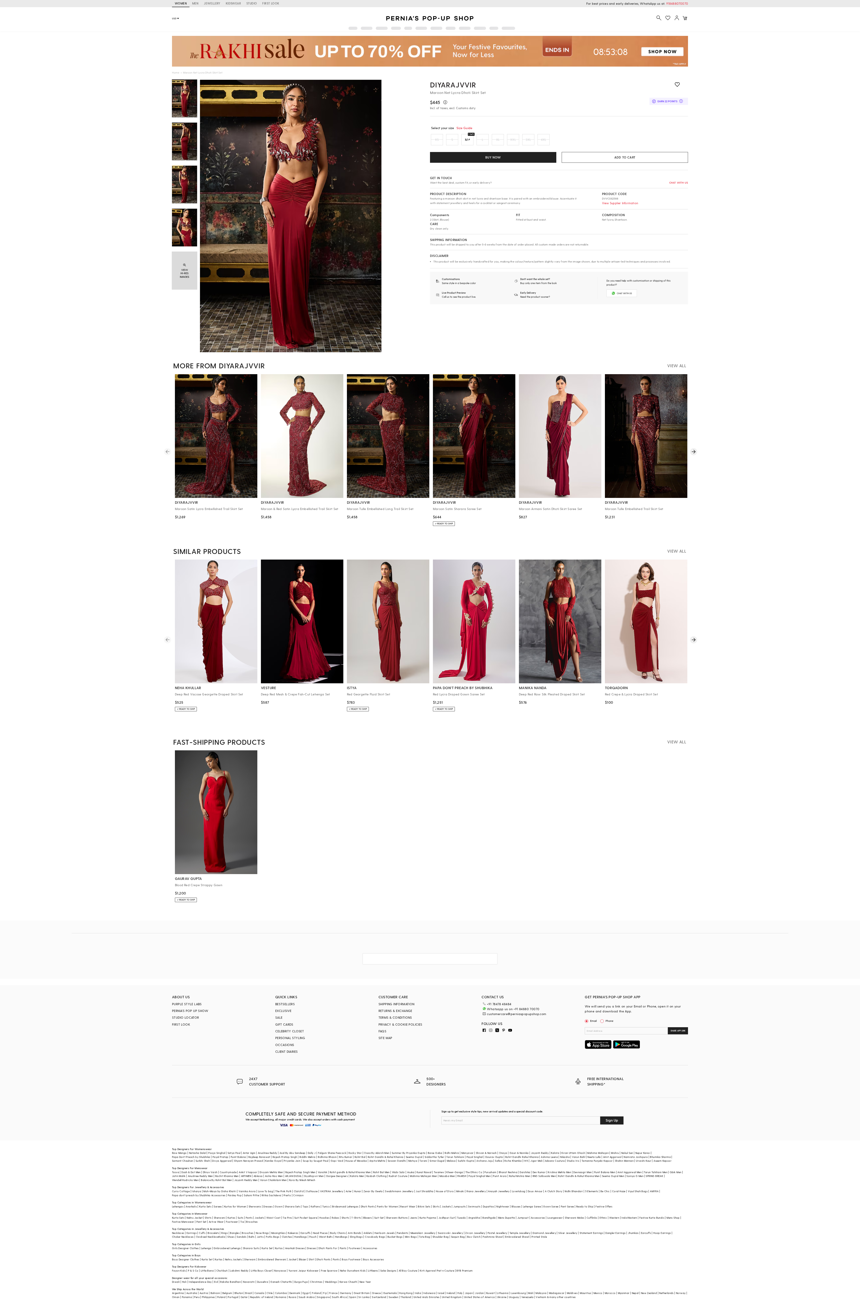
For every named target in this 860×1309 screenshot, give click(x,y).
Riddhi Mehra (307, 1156)
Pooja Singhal (216, 1152)
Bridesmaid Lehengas (345, 1206)
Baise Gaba (435, 1152)
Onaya (503, 1152)
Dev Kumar (539, 1172)
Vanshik (322, 1172)
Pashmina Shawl (493, 1236)
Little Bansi (207, 1270)
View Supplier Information (620, 203)
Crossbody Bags (375, 1236)
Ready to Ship (584, 1206)
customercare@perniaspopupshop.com (516, 1014)
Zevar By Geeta (373, 1191)
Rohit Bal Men (381, 1172)
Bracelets (213, 1232)
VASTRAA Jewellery (331, 1191)
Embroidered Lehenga (227, 1248)
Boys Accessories (373, 1259)
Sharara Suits (251, 1248)
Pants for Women (387, 1206)
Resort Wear (407, 1206)
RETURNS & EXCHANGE (395, 1011)
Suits (240, 1217)
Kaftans (315, 1206)
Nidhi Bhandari (574, 1191)
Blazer (302, 1259)
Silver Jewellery (567, 1232)
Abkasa (258, 1175)
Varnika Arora (247, 1191)
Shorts (345, 1217)
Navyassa (280, 1270)
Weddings (331, 1281)
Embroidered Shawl (517, 1236)
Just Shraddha (424, 1191)
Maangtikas (278, 1232)
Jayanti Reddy (540, 1152)
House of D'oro (445, 1191)
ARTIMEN (246, 1175)
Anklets (367, 1232)
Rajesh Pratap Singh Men (300, 1172)
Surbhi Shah (203, 1160)
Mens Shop (673, 1217)
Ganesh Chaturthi (281, 1281)
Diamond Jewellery (544, 1232)
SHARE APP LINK (678, 1030)
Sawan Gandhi (397, 1160)
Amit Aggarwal (612, 1156)
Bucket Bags (394, 1236)
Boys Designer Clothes (185, 1259)
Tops (305, 1206)
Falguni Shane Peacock (332, 1152)
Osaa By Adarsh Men (376, 1152)
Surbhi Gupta (466, 1160)
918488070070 (677, 3)
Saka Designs (388, 1270)
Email (593, 1020)
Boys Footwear (351, 1259)
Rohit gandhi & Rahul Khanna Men (350, 1172)
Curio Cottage (181, 1191)
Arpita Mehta (377, 1160)
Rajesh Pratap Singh (285, 1156)
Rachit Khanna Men (227, 1175)
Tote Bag (424, 1236)
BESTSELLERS (285, 1004)
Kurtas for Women (235, 1206)
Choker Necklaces (183, 1236)
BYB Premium (464, 1270)
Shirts (208, 1217)
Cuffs (202, 1232)
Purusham (490, 1172)
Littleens (373, 1270)
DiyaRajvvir (453, 84)
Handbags (300, 1236)
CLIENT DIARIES (286, 1051)
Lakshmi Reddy (239, 1270)
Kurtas (231, 1217)
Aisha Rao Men (274, 1175)
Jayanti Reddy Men (246, 1180)
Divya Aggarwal (222, 1160)
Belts (251, 1236)
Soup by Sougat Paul (315, 1160)
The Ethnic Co (473, 1172)
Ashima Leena (549, 1156)
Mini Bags (411, 1236)
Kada (222, 1236)
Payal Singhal (475, 1156)
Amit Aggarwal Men (629, 1172)
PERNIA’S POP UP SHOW (190, 1011)
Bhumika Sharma (660, 1156)
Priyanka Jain (292, 1160)
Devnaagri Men (582, 1172)
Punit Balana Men (604, 1172)
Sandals (241, 1236)
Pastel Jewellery (497, 1232)
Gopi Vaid (337, 1160)
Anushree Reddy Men (200, 1175)
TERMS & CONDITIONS (395, 1017)
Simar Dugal (437, 1160)
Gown (278, 1206)
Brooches (252, 1221)
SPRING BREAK (654, 1175)
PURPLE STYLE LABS (187, 1004)
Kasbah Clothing (376, 1175)
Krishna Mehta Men (559, 1172)
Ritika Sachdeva (271, 1195)
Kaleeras (293, 1232)
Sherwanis (255, 1206)
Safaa (498, 1160)
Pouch (313, 1236)
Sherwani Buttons (397, 1217)
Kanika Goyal (273, 1160)
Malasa (451, 1160)
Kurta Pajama (427, 1217)
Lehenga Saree (532, 1206)
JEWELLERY (212, 3)
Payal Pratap (220, 1156)
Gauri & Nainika (519, 1152)
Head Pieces (320, 1232)
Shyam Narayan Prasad (248, 1160)
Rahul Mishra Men (519, 1175)
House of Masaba (356, 1160)
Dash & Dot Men (191, 1172)
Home (175, 72)
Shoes (230, 1236)
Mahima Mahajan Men (423, 1175)
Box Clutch (473, 1236)
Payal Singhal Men (480, 1175)
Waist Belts (326, 1236)
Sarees (218, 1206)
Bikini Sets (424, 1206)
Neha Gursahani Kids (353, 1270)
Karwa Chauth (348, 1281)
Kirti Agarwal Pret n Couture (437, 1270)
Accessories (538, 1217)
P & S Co (193, 1270)
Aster (349, 1191)
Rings (224, 1232)
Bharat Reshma (508, 1172)
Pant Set (201, 1221)
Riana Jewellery (476, 1191)
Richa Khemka (513, 1160)
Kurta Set (267, 1248)
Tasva (175, 1172)
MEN (195, 3)
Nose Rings (262, 1232)
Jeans (413, 1217)
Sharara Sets (292, 1206)
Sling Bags (356, 1236)
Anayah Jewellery (499, 1191)
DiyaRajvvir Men (314, 1175)
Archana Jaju (484, 1160)
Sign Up (612, 1120)
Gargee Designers (337, 1175)
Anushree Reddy (267, 1152)
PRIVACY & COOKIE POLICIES (400, 1024)
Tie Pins (287, 1217)
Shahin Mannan (624, 1160)
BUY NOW (493, 157)
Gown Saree (550, 1206)
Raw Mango (179, 1152)
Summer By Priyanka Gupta (409, 1152)
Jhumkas (633, 1232)
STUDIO (251, 3)
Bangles (235, 1232)
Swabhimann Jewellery (399, 1191)
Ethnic (603, 1217)
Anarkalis (191, 1206)
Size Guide (464, 128)
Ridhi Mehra (452, 1152)
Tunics (326, 1206)
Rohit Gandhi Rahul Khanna (522, 1156)
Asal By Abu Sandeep (292, 1152)
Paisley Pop (235, 1195)
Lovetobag (518, 1191)
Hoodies (324, 1217)
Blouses (516, 1206)
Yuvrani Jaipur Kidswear (303, 1270)
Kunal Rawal (424, 1172)
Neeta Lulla (594, 1156)
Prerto (287, 1195)
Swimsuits (474, 1206)
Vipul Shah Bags (638, 1191)
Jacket (292, 1259)
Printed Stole (539, 1236)
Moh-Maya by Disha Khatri (219, 1191)
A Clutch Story (553, 1191)
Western (614, 1217)
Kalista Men (357, 1175)
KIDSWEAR (233, 3)
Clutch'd (299, 1191)
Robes (335, 1217)
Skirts (436, 1206)
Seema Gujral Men (613, 1175)
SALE (279, 1017)
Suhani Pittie (251, 1195)
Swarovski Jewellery (450, 1232)
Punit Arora (500, 1175)
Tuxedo (461, 1217)
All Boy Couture (408, 1270)
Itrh (526, 1160)
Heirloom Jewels (384, 1232)
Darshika (525, 1172)
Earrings (192, 1232)
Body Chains (338, 1232)
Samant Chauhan (182, 1160)
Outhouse (312, 1191)
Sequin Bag (458, 1236)
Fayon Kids (179, 1270)
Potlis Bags (272, 1236)
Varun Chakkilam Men (273, 1180)
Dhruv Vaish (210, 1172)
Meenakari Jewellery (423, 1232)
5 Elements (591, 1191)
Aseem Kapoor (662, 1160)
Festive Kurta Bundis (651, 1217)
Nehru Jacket (194, 1217)
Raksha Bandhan (230, 1281)
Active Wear (216, 1221)
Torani (423, 1160)
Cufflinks (592, 1217)
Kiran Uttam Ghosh (573, 1152)
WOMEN (181, 3)
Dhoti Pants (368, 1206)
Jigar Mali (536, 1160)
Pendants (402, 1232)
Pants (249, 1217)
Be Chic (605, 1191)
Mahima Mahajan (598, 1152)
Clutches (287, 1236)
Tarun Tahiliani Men (655, 1172)
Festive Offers (604, 1206)
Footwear (232, 1221)
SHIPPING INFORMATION (396, 1004)
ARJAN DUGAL (293, 1175)
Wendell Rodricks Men (185, 1180)
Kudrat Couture (398, 1175)
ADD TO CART (624, 157)
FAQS (382, 1031)
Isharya (196, 1191)
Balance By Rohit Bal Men (216, 1180)
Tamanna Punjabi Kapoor (597, 1160)
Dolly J (312, 1152)
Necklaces (178, 1232)
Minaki (460, 1191)
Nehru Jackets (233, 1259)
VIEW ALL (676, 365)
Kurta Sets (205, 1206)
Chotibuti (222, 1270)
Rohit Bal (360, 1156)
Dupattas (488, 1206)
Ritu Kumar (345, 1156)
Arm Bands (354, 1232)
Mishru (615, 1152)
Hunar (357, 1191)
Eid (216, 1281)
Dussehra (262, 1281)
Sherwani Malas (574, 1217)
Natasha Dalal (197, 1152)
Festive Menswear (183, 1221)
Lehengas (177, 1206)
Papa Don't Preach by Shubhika (191, 1156)
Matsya (412, 1160)
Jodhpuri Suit (447, 1217)
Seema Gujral (414, 1156)
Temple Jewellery (520, 1232)
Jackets (446, 1206)
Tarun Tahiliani (455, 1156)
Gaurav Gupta (494, 1156)
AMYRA (654, 1191)
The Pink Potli (283, 1191)
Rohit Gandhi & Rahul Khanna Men (579, 1175)
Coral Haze (619, 1191)
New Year (365, 1281)
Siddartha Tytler (434, 1156)
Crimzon (298, 1195)
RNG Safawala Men (544, 1175)
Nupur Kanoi (642, 1152)
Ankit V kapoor (248, 1172)
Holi (184, 1281)
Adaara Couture (555, 1160)
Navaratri (249, 1281)
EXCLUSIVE (283, 1011)
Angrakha (474, 1217)
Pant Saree (567, 1206)
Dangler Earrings (615, 1232)
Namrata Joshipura (636, 1156)
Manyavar (467, 1152)
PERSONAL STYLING (290, 1038)
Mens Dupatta (506, 1217)
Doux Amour (535, 1191)
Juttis (260, 1236)
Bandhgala (489, 1217)
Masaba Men (447, 1175)
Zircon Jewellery (475, 1232)
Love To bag (265, 1191)
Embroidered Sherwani (272, 1259)
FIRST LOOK (270, 3)
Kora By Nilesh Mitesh (302, 1180)
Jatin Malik (178, 1175)
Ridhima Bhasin (327, 1156)
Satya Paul (234, 1152)
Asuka (410, 1172)
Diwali (176, 1281)
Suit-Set (379, 1217)
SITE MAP (385, 1038)
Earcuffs (306, 1232)
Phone (609, 1020)
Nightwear (502, 1206)
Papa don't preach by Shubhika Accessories (198, 1195)
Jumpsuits (459, 1206)
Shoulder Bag (440, 1236)
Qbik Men (675, 1172)
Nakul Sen (627, 1152)
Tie (242, 1221)
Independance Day (200, 1281)
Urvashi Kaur (643, 1160)
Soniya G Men (634, 1175)
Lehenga (206, 1248)
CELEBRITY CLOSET (289, 1031)
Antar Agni (249, 1152)
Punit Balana (238, 1156)
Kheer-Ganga (454, 1172)
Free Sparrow (329, 1270)
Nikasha (565, 1156)
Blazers (367, 1217)
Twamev (439, 1172)
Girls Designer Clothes (185, 1248)
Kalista (555, 1152)
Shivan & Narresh (486, 1152)
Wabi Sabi (398, 1172)
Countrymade (228, 1172)
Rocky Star (355, 1152)
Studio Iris (573, 1160)
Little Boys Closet (261, 1270)
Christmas (316, 1281)
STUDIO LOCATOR (185, 1017)
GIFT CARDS (284, 1024)
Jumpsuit (523, 1217)
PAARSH (461, 1175)
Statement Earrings (591, 1232)
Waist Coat (273, 1217)
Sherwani (219, 1217)
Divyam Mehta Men (271, 1172)
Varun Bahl (578, 1156)
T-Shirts (356, 1217)
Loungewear (555, 1217)
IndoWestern (629, 1217)
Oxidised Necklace (207, 1236)
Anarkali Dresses (295, 1248)
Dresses (268, 1206)
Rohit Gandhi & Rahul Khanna (386, 1156)
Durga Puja (301, 1281)
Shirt (311, 1259)
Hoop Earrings (662, 1232)
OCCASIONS (284, 1045)
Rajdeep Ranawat (259, 1156)
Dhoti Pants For (327, 1248)
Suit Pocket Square (305, 1217)
